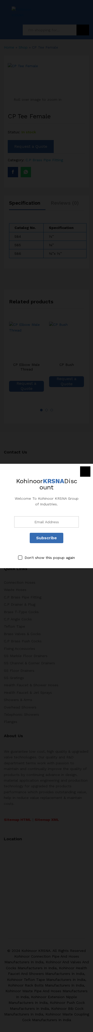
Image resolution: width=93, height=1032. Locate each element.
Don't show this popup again (50, 558)
